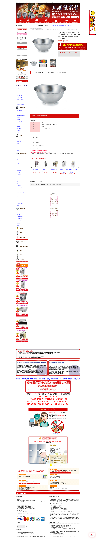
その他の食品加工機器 (20, 104)
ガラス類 (18, 172)
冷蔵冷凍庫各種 (19, 110)
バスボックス (19, 198)
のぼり (70, 25)
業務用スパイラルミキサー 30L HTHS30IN (64, 171)
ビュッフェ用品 (19, 187)
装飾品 (63, 25)
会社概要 (28, 21)
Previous (31, 167)
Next (78, 167)
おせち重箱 (19, 185)
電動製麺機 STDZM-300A (46, 171)
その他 (18, 132)
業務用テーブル (19, 143)
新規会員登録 (75, 21)
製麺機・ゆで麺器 (20, 99)
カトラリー (19, 174)
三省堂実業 (32, 28)
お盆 (17, 183)
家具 (55, 25)
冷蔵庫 (53, 25)
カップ (18, 165)
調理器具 (60, 25)
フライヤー (19, 93)
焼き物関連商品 (19, 218)
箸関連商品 (19, 170)
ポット (18, 163)
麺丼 (41, 28)
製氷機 (68, 25)
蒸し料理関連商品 (20, 216)
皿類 (17, 159)
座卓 (17, 146)
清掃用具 (18, 223)
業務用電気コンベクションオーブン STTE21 (73, 171)
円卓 (17, 139)
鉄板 (17, 176)
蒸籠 (17, 181)
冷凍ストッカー (19, 117)
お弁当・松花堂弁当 (20, 192)
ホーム (20, 21)
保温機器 (18, 126)
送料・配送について (36, 21)
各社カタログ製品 (20, 203)
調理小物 (18, 214)
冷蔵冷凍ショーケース (20, 115)
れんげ (18, 161)
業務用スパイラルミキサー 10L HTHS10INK (55, 171)
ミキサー (18, 88)
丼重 (17, 196)
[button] (89, 532)
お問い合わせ (66, 21)
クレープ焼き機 (19, 95)
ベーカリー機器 (19, 121)
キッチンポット (19, 220)
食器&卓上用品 (37, 28)
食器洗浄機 (19, 128)
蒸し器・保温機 (19, 97)
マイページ (46, 21)
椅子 (17, 148)
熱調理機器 (19, 119)
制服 (65, 25)
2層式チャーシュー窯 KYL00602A (36, 171)
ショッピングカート (56, 21)
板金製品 (18, 130)
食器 (57, 25)
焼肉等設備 (19, 141)
